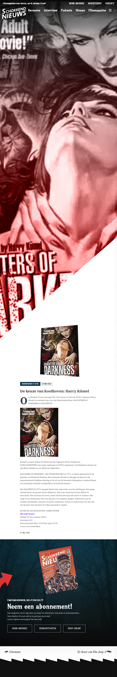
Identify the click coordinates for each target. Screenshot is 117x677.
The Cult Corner (27, 514)
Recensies (34, 10)
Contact (109, 3)
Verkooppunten (47, 628)
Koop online (74, 628)
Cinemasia (14, 652)
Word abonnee (76, 3)
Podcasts (66, 10)
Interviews (50, 10)
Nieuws (80, 10)
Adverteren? (95, 3)
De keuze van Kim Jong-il (91, 652)
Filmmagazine (97, 10)
